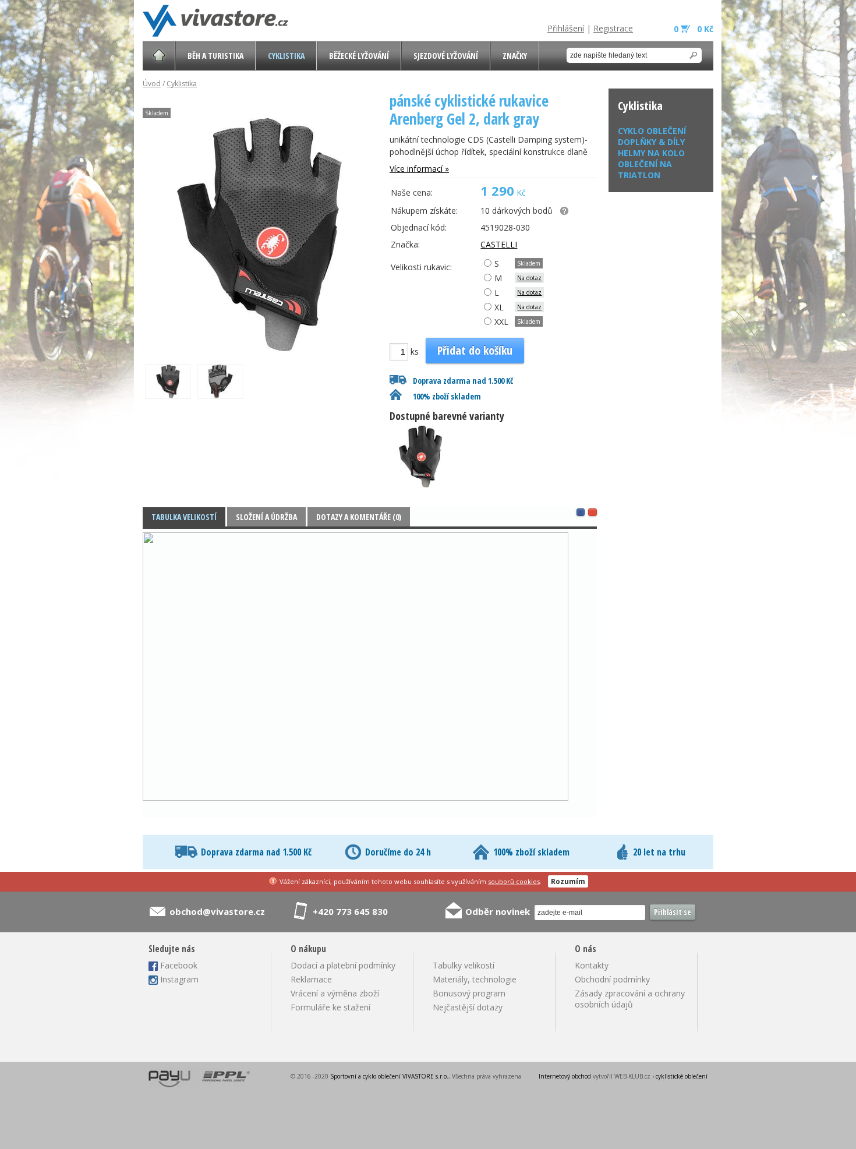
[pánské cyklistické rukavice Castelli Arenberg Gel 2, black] (424, 487)
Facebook (178, 965)
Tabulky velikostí (463, 965)
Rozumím (568, 881)
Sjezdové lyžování (445, 55)
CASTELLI (498, 244)
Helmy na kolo (651, 152)
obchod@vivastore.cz (217, 911)
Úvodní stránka (159, 55)
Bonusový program (469, 993)
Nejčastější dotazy (468, 1007)
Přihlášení (565, 28)
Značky (515, 55)
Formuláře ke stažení (330, 1007)
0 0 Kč (693, 28)
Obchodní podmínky (612, 979)
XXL (500, 321)
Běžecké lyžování (359, 55)
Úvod (152, 84)
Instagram (179, 979)
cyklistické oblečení (682, 1076)
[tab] (184, 516)
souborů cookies (514, 881)
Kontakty (592, 965)
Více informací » (419, 168)
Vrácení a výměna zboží (335, 993)
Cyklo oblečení (652, 130)
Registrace (613, 28)
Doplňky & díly (651, 141)
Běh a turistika (215, 55)
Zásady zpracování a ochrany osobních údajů (630, 999)
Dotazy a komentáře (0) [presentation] (358, 516)
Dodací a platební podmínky (343, 965)
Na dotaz (529, 278)
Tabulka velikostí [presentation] (184, 516)
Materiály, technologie (475, 979)
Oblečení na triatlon (645, 169)
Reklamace (311, 979)
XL (498, 307)
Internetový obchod (565, 1076)
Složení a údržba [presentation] (266, 516)
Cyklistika (286, 55)
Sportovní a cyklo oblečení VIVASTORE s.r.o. (389, 1076)
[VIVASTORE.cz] (215, 21)
